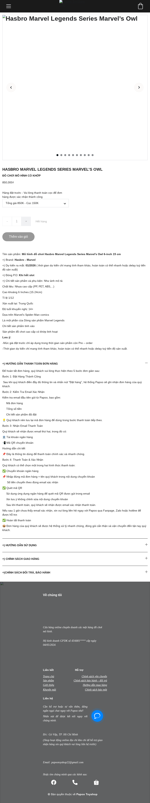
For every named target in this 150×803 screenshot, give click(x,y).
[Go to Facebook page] (53, 782)
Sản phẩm (48, 680)
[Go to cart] (140, 6)
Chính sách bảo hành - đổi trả (90, 680)
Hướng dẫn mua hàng (95, 685)
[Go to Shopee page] (96, 782)
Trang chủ (48, 676)
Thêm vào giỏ (18, 236)
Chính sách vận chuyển (94, 676)
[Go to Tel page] (75, 782)
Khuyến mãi (49, 689)
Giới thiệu (48, 685)
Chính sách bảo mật (96, 689)
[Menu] (8, 6)
